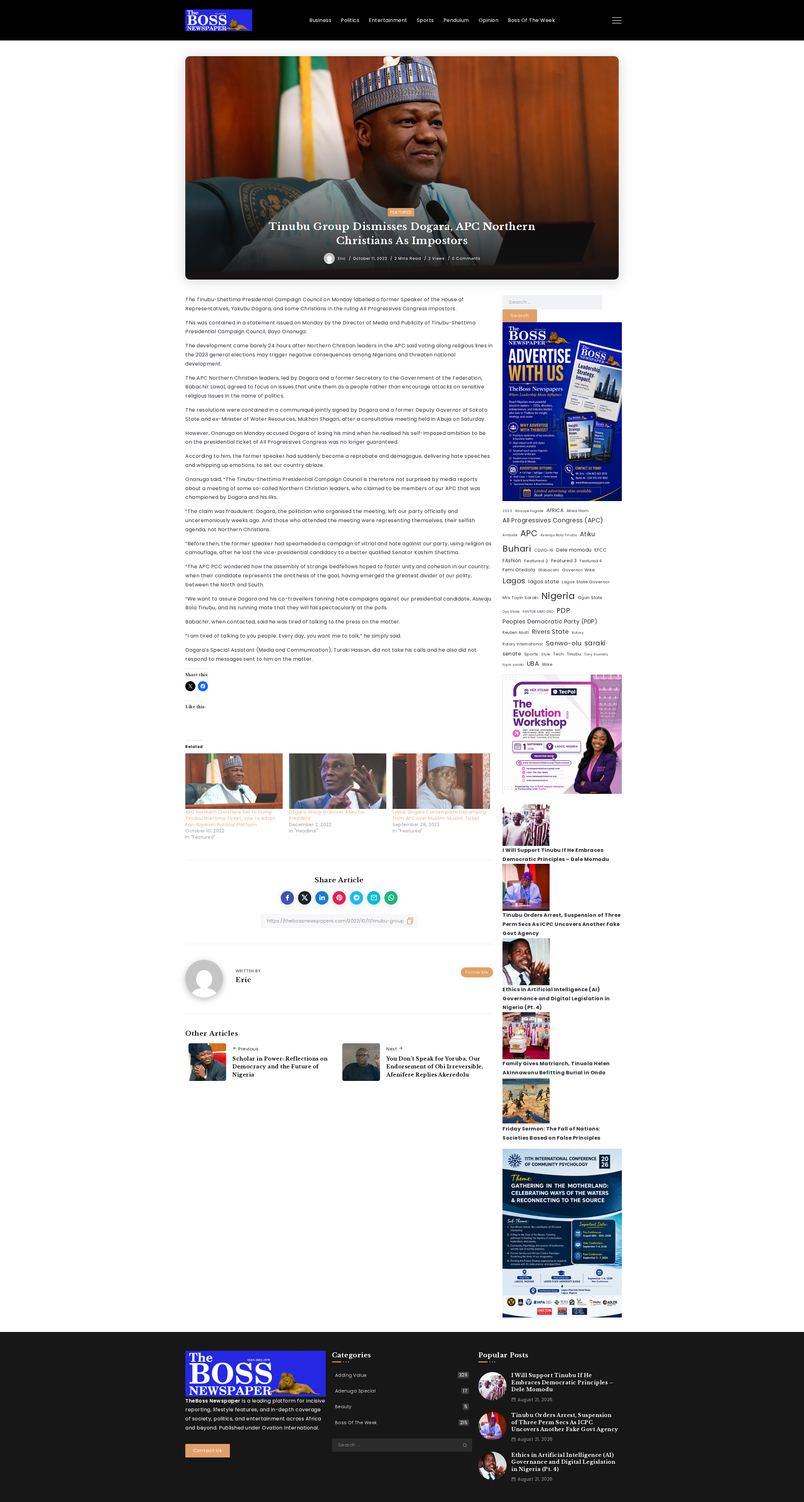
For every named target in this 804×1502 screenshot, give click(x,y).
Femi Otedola (519, 570)
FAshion (512, 560)
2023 (507, 511)
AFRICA (554, 510)
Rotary (578, 632)
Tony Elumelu (596, 654)
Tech (558, 654)
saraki (595, 643)
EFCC (600, 550)
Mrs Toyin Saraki (520, 598)
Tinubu (574, 654)
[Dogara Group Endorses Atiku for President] (337, 781)
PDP (563, 610)
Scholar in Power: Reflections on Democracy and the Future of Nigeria (280, 1067)
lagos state (543, 581)
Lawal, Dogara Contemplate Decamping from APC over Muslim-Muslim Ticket (439, 815)
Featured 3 (564, 561)
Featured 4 (591, 561)
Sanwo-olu (564, 643)
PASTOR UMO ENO (538, 611)
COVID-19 (543, 550)
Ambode (510, 535)
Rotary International (523, 644)
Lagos (514, 580)
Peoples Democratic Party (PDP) (550, 621)
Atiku (587, 534)
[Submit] (467, 1445)
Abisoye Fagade (529, 511)
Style (545, 654)
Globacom (548, 570)
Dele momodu (574, 550)
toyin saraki (513, 664)
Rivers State (550, 632)
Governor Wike (578, 570)
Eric (342, 258)
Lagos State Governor (586, 582)
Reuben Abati (516, 632)
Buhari (517, 549)
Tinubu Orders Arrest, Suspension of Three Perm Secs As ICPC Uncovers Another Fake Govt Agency (562, 924)
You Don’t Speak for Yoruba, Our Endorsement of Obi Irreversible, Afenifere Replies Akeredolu (434, 1067)
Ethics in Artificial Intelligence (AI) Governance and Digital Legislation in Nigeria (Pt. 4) (556, 998)
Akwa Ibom (578, 510)
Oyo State (511, 611)
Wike (547, 664)
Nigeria (558, 595)
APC (529, 533)
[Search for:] (552, 302)
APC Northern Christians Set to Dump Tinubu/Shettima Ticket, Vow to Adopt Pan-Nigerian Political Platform (230, 818)
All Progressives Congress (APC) (553, 520)
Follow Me (476, 972)
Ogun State (590, 598)
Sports (531, 654)
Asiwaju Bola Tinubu (559, 535)
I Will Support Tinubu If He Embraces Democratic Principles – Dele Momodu (562, 1382)
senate (512, 653)
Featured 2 (536, 561)
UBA (533, 664)
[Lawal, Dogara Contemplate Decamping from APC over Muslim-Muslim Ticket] (441, 781)
